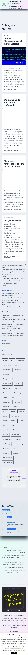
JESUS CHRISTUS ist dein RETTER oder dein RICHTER (15, 3)
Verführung (6, 444)
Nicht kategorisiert (8, 217)
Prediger (15, 430)
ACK (12, 360)
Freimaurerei (7, 383)
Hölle (4, 411)
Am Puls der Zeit (7, 96)
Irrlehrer (21, 411)
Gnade (5, 397)
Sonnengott (15, 434)
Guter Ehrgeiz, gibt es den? (10, 300)
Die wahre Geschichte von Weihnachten (14, 298)
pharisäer (6, 430)
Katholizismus (15, 416)
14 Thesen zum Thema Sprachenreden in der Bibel (16, 531)
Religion (5, 434)
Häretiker (9, 517)
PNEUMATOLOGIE (11, 529)
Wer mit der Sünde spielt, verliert (12, 307)
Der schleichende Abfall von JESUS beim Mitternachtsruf (11, 512)
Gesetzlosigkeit (18, 393)
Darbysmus (6, 374)
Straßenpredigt (7, 439)
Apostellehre (7, 365)
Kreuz (13, 420)
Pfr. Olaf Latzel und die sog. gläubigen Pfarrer (15, 525)
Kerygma (6, 35)
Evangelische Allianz (9, 379)
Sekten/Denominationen (9, 158)
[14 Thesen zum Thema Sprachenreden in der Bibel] (4, 531)
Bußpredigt (17, 369)
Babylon (17, 365)
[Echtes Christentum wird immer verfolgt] (14, 56)
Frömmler (18, 383)
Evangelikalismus (5, 510)
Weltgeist (6, 453)
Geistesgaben (18, 388)
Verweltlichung (18, 444)
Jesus (5, 416)
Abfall (5, 360)
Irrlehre (12, 411)
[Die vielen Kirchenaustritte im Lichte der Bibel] (14, 178)
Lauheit (21, 420)
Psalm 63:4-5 (14, 631)
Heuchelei (17, 402)
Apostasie (21, 360)
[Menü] (25, 4)
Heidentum (6, 402)
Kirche (5, 420)
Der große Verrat (12, 220)
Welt (14, 448)
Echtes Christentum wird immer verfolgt (13, 41)
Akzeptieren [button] (14, 652)
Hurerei (15, 406)
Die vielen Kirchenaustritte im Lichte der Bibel (14, 164)
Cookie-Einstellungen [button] (19, 650)
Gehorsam (6, 388)
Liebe (5, 425)
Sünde (18, 439)
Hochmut (6, 406)
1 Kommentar (7, 257)
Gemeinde (6, 393)
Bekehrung (6, 369)
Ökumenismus (7, 458)
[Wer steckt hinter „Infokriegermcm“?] (4, 518)
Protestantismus (11, 522)
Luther (13, 425)
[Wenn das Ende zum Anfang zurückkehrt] (14, 117)
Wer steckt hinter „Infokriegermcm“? (15, 519)
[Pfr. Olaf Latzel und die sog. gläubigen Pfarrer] (4, 524)
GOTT (13, 397)
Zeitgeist (15, 453)
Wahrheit (6, 448)
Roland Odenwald (7, 324)
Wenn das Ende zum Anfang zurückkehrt (12, 102)
